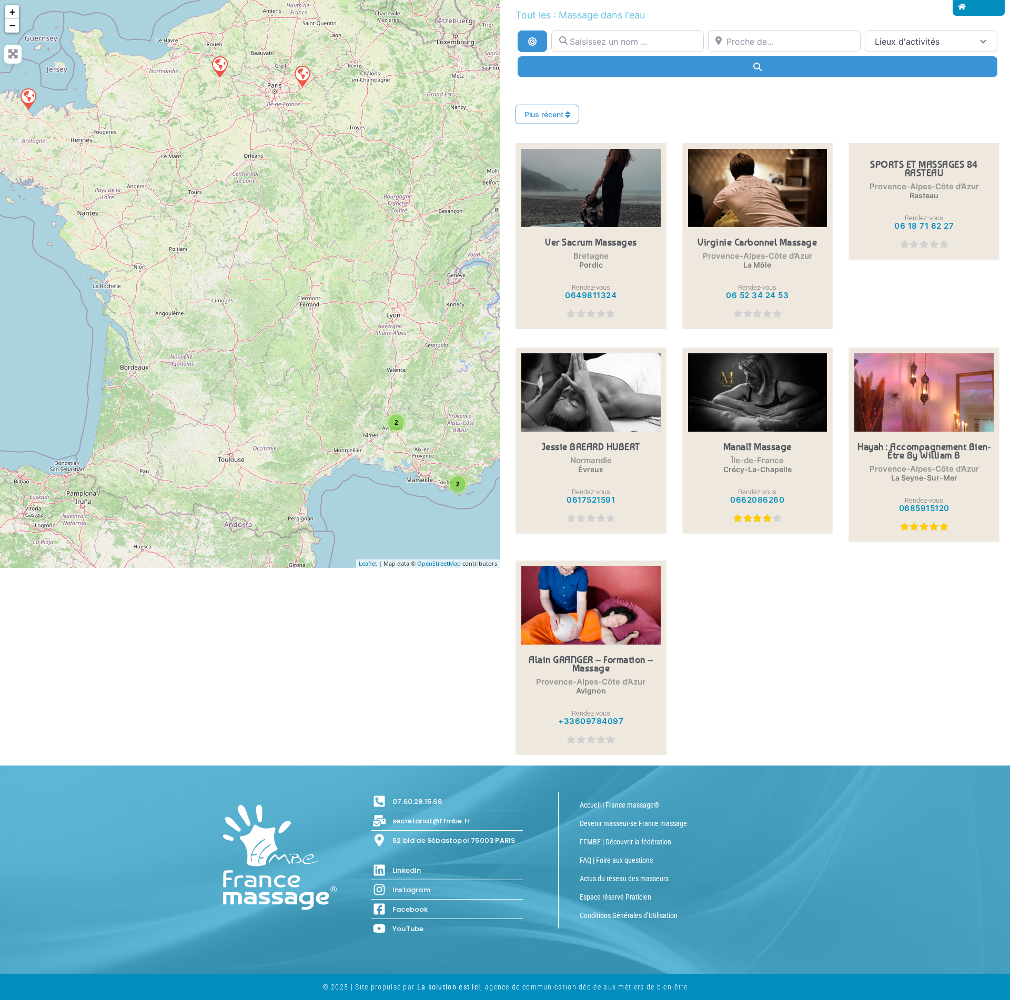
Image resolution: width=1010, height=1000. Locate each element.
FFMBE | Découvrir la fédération (625, 842)
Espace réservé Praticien (615, 897)
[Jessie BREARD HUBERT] (219, 66)
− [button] (12, 25)
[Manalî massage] (302, 76)
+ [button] (12, 11)
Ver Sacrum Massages (591, 242)
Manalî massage (757, 446)
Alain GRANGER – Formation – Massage (591, 664)
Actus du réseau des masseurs (624, 878)
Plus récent (544, 114)
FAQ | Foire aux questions (616, 860)
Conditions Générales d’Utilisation (629, 915)
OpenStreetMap (439, 563)
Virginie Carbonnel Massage (757, 242)
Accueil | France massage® (620, 805)
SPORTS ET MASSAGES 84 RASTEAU (924, 168)
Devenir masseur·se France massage (633, 823)
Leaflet (368, 563)
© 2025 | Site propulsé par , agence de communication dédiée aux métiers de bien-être (505, 987)
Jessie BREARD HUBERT (591, 446)
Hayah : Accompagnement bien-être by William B (924, 451)
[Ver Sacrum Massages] (28, 98)
